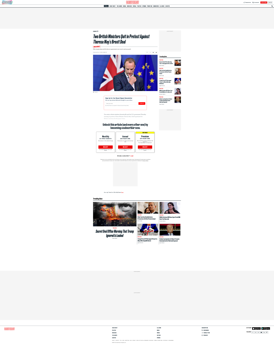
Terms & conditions (158, 340)
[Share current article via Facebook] (147, 52)
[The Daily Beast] (132, 2)
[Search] (272, 6)
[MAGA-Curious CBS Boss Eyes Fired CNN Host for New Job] (178, 94)
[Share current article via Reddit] (156, 52)
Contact (117, 340)
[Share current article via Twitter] (150, 52)
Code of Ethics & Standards (142, 340)
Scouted (167, 6)
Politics (139, 6)
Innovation (156, 6)
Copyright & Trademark (168, 340)
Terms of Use (120, 105)
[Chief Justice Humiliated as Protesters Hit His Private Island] (178, 74)
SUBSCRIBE (264, 2)
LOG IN (270, 2)
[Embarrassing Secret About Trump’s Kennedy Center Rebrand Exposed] (178, 102)
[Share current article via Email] (153, 52)
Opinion (144, 6)
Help (131, 340)
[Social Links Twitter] (255, 332)
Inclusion (151, 340)
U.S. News (162, 6)
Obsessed (129, 6)
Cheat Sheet (113, 6)
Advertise (127, 340)
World (158, 332)
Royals (134, 6)
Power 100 (149, 6)
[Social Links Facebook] (253, 332)
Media (124, 6)
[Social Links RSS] (264, 332)
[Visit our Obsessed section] (12, 2)
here (122, 192)
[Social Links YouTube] (261, 332)
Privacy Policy (126, 105)
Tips (121, 340)
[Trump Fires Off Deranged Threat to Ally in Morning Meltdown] (178, 84)
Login (131, 156)
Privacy (134, 340)
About (113, 340)
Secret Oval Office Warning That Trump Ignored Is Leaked (115, 233)
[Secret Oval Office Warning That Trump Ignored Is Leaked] (178, 65)
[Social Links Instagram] (258, 332)
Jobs (123, 340)
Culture (159, 335)
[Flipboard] (267, 332)
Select (105, 147)
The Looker (119, 6)
